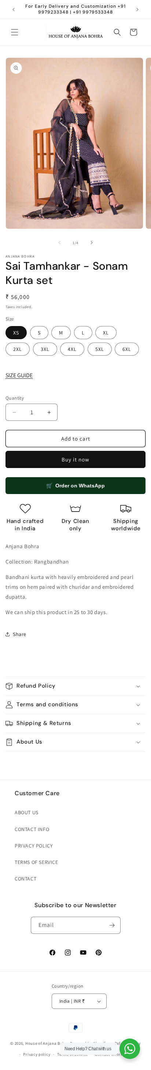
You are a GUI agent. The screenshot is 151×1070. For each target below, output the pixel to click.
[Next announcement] (137, 9)
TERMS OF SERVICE (36, 862)
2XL (17, 349)
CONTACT (25, 878)
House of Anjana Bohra (47, 1042)
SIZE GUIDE (19, 375)
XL (106, 332)
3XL (45, 349)
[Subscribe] (112, 925)
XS (16, 332)
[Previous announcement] (13, 9)
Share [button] (19, 634)
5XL (99, 349)
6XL (126, 349)
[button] (15, 32)
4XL (72, 349)
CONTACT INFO (32, 829)
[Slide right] (92, 243)
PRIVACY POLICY (34, 845)
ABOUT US (26, 812)
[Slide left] (59, 243)
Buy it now (75, 459)
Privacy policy (36, 1054)
